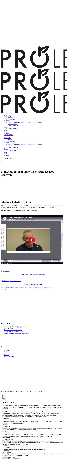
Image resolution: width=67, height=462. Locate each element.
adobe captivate (5, 287)
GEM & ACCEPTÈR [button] (8, 457)
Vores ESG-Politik (9, 356)
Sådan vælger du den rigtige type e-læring (15, 326)
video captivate (37, 287)
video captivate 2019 (47, 287)
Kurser (6, 351)
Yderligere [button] (5, 445)
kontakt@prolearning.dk (7, 391)
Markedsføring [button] (6, 437)
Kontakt (6, 355)
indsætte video (14, 287)
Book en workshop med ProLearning (33, 284)
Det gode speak (8, 328)
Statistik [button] (4, 431)
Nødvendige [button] (5, 450)
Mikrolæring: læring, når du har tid (13, 331)
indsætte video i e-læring (25, 287)
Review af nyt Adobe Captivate (13, 330)
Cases (5, 353)
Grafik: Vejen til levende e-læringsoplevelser (16, 333)
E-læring (6, 350)
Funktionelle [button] (5, 418)
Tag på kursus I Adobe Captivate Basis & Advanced (33, 274)
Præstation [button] (5, 424)
